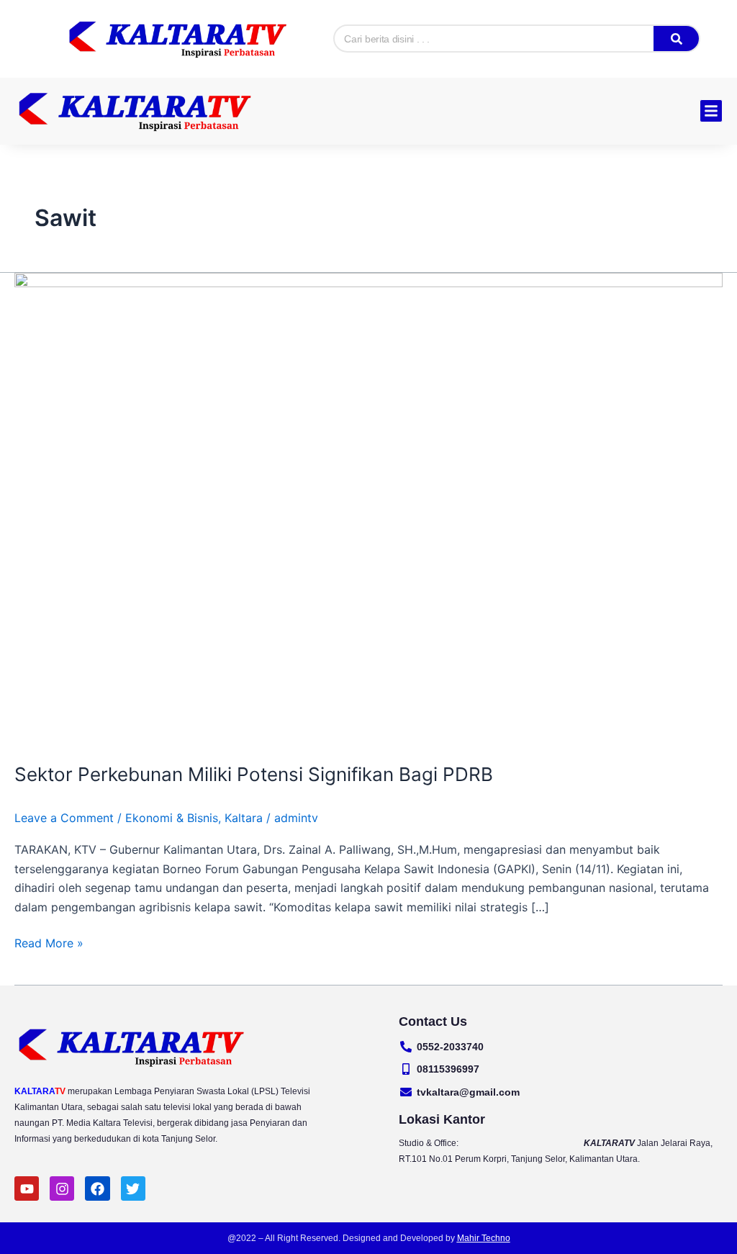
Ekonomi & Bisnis (171, 818)
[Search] (676, 38)
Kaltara (244, 818)
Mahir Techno (483, 1238)
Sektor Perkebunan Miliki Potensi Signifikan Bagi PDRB (253, 774)
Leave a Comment (64, 818)
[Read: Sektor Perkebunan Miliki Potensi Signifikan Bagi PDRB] (368, 507)
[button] (711, 110)
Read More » (48, 942)
